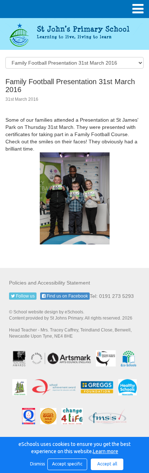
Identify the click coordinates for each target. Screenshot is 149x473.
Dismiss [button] (37, 463)
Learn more (105, 451)
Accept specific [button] (67, 463)
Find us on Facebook (67, 296)
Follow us (25, 296)
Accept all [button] (107, 463)
